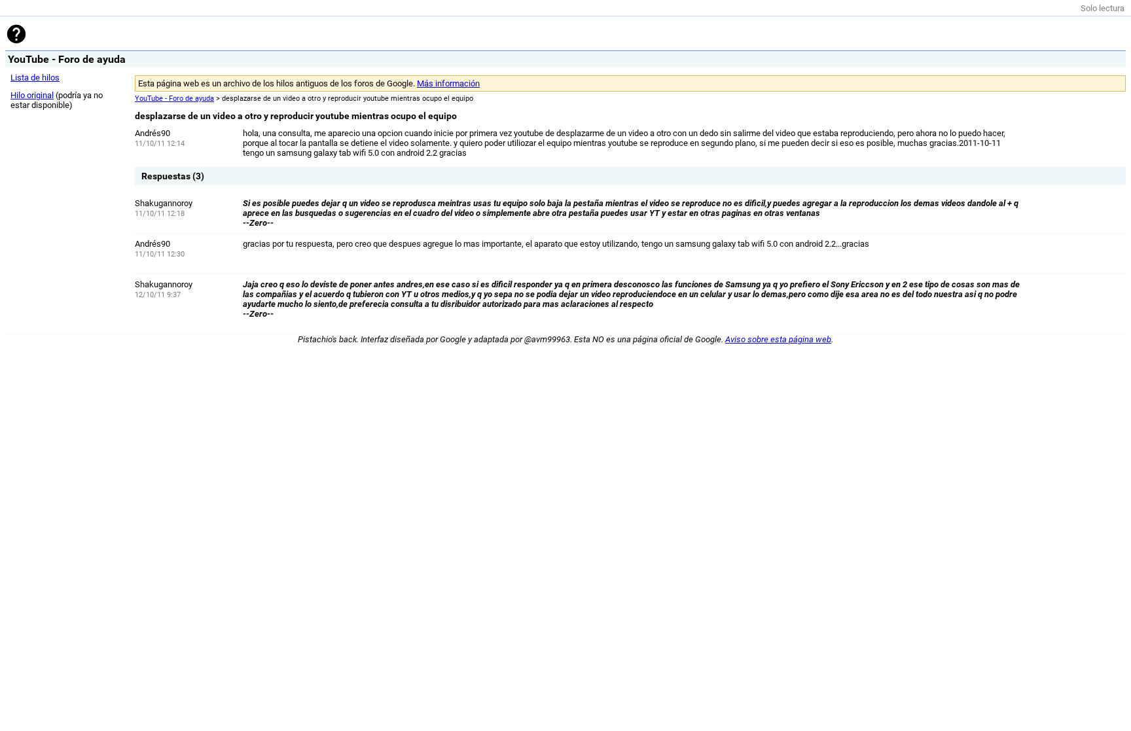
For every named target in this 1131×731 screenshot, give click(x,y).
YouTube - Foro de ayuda (174, 98)
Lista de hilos (35, 77)
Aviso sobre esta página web (778, 339)
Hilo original (32, 95)
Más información (448, 83)
